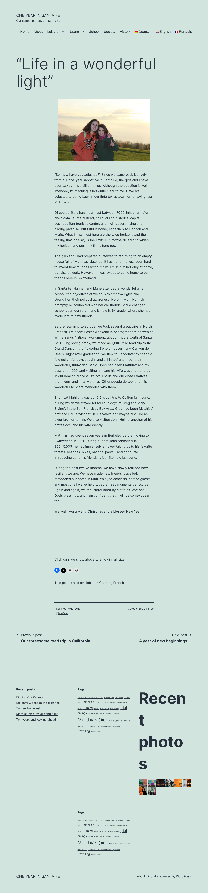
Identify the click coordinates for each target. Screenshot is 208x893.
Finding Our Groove (29, 697)
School (94, 32)
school (117, 726)
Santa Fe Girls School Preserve (101, 726)
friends (96, 708)
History (125, 32)
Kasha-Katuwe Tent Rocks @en (99, 713)
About (38, 32)
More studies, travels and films (37, 714)
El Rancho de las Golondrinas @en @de (111, 702)
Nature (74, 32)
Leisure (52, 32)
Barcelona (119, 697)
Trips (151, 608)
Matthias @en (93, 719)
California (87, 701)
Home (24, 32)
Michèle (63, 613)
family (80, 708)
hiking (81, 713)
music (111, 721)
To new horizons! (28, 708)
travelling (84, 731)
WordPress (183, 876)
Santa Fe (118, 721)
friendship (104, 708)
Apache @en (109, 697)
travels (93, 731)
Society (110, 32)
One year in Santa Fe (38, 15)
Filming (88, 708)
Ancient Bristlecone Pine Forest (90, 697)
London (116, 713)
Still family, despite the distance (38, 702)
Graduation (114, 708)
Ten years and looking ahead (36, 719)
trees (99, 731)
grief (123, 707)
